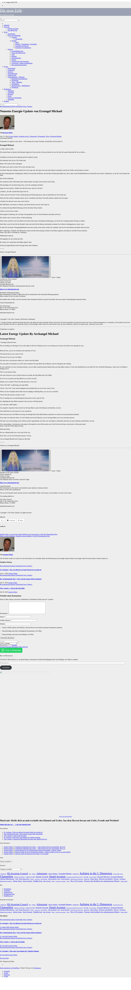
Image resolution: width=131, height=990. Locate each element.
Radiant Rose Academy (6, 881)
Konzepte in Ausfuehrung (23, 47)
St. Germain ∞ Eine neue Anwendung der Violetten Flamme (22, 837)
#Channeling (41, 136)
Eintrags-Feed (8, 892)
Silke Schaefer (47, 881)
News (5, 32)
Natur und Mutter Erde (18, 53)
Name (2, 617)
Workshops (15, 87)
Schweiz (10, 72)
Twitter (6, 973)
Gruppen (14, 37)
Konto (10, 96)
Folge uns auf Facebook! (65, 816)
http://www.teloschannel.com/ (9, 289)
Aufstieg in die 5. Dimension (96, 873)
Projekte (14, 41)
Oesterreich (11, 70)
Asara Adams (53, 874)
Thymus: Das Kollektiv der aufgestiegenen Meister (102, 881)
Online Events (12, 75)
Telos (68, 881)
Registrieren (7, 89)
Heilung (32, 879)
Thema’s (10, 49)
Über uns (6, 27)
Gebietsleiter (15, 84)
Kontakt (6, 101)
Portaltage (123, 879)
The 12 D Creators (76, 881)
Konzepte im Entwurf (21, 46)
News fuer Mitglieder (14, 35)
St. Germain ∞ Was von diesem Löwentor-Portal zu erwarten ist (20, 570)
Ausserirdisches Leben (118, 873)
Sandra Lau (37, 881)
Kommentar (4, 613)
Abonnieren (5, 667)
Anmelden (11, 92)
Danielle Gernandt (42, 877)
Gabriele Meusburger (7, 879)
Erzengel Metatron (103, 877)
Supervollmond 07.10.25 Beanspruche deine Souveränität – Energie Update (38, 850)
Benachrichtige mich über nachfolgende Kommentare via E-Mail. (22, 631)
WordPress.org (8, 896)
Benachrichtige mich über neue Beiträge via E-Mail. (18, 634)
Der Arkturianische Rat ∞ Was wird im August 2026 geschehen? (21, 579)
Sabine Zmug (17, 881)
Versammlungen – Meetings (16, 77)
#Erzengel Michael (55, 136)
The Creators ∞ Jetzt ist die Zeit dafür (12, 588)
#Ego (47, 136)
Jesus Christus (44, 879)
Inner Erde (37, 879)
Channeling (6, 876)
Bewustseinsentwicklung (19, 65)
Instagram (7, 975)
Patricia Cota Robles (106, 879)
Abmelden (11, 99)
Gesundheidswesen (17, 51)
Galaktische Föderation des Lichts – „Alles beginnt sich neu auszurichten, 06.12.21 (40, 847)
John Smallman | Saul (54, 879)
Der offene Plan (12, 30)
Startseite (6, 25)
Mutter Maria (94, 879)
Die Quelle (86, 877)
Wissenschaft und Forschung (20, 61)
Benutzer (10, 94)
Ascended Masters (65, 874)
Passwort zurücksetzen (14, 98)
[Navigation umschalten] (1, 18)
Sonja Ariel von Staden (61, 881)
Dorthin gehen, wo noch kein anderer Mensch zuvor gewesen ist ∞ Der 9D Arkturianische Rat (28, 534)
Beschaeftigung (16, 58)
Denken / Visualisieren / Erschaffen (26, 44)
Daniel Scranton (57, 876)
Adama (34, 874)
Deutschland (11, 68)
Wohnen (14, 56)
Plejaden (116, 879)
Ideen (17, 42)
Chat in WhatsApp (13, 650)
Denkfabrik (18, 39)
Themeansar (37, 968)
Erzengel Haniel (92, 877)
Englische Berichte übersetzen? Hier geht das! (14, 647)
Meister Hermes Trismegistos (76, 879)
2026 (30, 873)
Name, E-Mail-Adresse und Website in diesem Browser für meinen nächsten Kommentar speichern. (32, 627)
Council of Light (30, 877)
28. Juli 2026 (4, 955)
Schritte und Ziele (13, 28)
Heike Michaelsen (24, 879)
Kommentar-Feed (9, 894)
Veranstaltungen (12, 73)
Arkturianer (42, 873)
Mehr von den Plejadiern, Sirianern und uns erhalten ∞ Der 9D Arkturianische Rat (25, 536)
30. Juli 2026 (4, 946)
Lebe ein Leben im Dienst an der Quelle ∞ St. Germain (31, 854)
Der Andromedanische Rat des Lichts (74, 877)
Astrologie (76, 874)
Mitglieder (11, 91)
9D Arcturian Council (17, 873)
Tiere (13, 54)
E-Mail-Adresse (5, 620)
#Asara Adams (13, 136)
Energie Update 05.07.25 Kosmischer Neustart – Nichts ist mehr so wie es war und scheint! (42, 852)
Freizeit (14, 60)
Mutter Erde (86, 879)
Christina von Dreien (19, 877)
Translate (14, 645)
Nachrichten (11, 34)
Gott (16, 879)
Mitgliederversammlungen (19, 79)
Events (6, 66)
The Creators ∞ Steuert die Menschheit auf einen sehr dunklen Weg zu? (25, 839)
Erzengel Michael (117, 877)
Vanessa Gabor (123, 881)
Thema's (29, 106)
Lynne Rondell (65, 879)
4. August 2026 (5, 927)
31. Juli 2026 (4, 936)
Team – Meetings (17, 82)
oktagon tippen (8, 848)
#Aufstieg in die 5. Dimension (28, 136)
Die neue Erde (11, 10)
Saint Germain (27, 881)
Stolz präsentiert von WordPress (10, 968)
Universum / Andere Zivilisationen (22, 63)
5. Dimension (3, 874)
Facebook (7, 971)
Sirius (53, 881)
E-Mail (6, 976)
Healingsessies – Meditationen (21, 85)
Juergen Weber (8, 133)
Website (2, 624)
